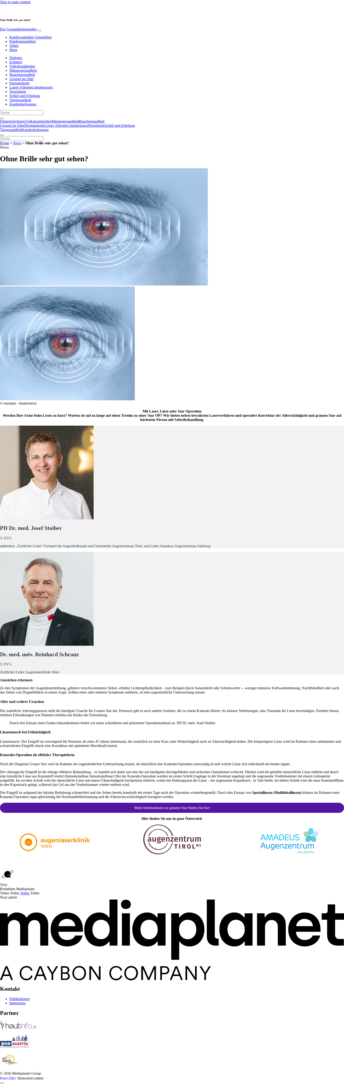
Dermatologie (19, 83)
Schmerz (15, 62)
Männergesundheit (23, 70)
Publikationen (19, 999)
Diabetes (15, 58)
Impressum (17, 1003)
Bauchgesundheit (22, 75)
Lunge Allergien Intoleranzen (31, 87)
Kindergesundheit (22, 41)
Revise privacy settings (31, 1078)
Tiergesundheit (20, 100)
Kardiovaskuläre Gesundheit (30, 37)
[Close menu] (2, 135)
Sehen (13, 46)
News (17, 143)
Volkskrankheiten (22, 66)
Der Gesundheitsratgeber (19, 29)
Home (4, 143)
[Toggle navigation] (39, 30)
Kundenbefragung (22, 104)
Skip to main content (15, 2)
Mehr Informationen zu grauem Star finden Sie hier (172, 808)
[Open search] (2, 118)
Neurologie (17, 92)
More (13, 50)
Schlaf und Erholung (24, 96)
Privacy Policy (8, 1078)
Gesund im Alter (21, 79)
